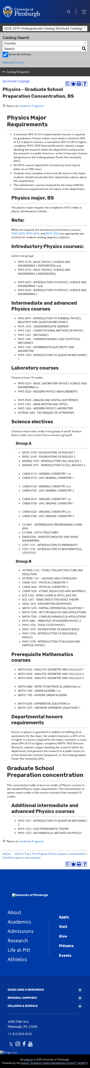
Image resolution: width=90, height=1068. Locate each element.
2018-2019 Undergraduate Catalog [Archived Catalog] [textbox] (43, 28)
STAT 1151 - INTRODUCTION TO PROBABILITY (50, 545)
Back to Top (22, 854)
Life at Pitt (19, 949)
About (14, 912)
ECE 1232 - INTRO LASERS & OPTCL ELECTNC (49, 595)
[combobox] (45, 28)
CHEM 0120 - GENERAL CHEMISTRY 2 (45, 486)
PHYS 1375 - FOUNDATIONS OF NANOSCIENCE (50, 629)
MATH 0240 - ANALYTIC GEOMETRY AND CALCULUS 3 (51, 678)
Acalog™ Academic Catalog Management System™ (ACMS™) (54, 1063)
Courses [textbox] (10, 43)
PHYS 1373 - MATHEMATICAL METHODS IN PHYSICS (50, 833)
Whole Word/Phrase (20, 54)
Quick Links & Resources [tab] (26, 989)
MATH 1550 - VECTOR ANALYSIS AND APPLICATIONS (54, 612)
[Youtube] (30, 1044)
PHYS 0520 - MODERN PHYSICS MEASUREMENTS (48, 391)
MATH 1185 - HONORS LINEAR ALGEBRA (42, 695)
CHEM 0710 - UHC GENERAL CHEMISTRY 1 (48, 478)
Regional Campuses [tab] (22, 997)
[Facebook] (24, 1044)
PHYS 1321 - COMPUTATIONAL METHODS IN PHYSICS (50, 330)
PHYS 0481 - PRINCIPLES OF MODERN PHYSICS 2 (51, 621)
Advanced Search (13, 62)
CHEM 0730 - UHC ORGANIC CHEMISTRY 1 (48, 503)
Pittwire (66, 946)
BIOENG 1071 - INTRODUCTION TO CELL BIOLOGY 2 (53, 465)
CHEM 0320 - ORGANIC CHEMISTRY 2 (45, 512)
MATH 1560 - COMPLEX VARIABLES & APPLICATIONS (54, 616)
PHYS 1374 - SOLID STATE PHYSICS (43, 625)
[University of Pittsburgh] (28, 889)
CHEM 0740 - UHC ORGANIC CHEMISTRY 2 (48, 516)
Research (18, 940)
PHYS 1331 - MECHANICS (33, 335)
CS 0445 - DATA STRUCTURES (40, 532)
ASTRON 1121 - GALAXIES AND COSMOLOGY (49, 578)
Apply (64, 917)
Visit (63, 927)
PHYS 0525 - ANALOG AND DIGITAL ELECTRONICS (48, 400)
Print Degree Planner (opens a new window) (58, 854)
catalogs (28, 1059)
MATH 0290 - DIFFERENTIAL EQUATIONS (42, 703)
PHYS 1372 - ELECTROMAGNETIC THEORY (43, 829)
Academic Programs (31, 106)
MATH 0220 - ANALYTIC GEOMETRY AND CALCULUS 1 (51, 669)
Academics (19, 921)
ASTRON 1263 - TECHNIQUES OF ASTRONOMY (46, 413)
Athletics (17, 959)
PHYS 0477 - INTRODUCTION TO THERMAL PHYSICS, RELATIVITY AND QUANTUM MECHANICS (49, 320)
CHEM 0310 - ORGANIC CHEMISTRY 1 (45, 499)
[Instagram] (18, 1044)
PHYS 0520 (52, 233)
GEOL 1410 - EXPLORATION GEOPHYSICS (47, 604)
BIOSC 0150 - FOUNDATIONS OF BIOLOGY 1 (48, 452)
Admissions (21, 931)
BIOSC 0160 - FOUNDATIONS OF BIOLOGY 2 (48, 456)
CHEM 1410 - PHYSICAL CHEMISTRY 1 (45, 582)
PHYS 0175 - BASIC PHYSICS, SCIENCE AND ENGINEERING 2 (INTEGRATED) (44, 271)
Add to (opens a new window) (21, 855)
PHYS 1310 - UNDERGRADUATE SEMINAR (43, 326)
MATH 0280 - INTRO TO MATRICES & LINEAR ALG (47, 686)
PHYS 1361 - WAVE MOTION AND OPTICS (43, 404)
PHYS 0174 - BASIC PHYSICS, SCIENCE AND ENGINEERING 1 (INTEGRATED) (44, 263)
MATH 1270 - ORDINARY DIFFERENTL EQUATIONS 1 (49, 708)
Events (65, 955)
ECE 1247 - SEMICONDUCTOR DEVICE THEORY (50, 599)
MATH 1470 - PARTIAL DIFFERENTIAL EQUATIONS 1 (53, 608)
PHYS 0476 (32, 233)
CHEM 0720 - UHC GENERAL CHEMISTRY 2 (48, 490)
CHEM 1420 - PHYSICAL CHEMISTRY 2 (45, 587)
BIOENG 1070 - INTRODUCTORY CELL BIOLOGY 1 (51, 461)
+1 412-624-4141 (20, 1034)
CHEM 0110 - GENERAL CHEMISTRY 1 (45, 474)
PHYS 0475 (18, 233)
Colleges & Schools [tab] (23, 1006)
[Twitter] (11, 1044)
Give (63, 936)
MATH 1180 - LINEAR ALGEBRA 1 (38, 691)
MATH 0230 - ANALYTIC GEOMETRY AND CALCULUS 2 (51, 674)
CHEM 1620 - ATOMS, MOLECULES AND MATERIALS (54, 591)
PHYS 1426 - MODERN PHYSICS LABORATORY (45, 408)
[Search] (84, 48)
